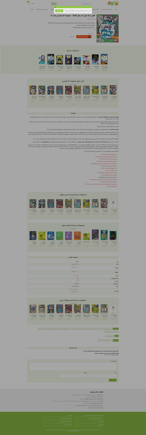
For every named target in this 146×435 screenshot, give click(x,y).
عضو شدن (59, 11)
